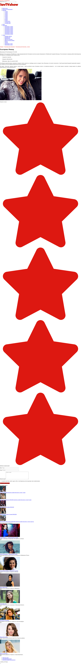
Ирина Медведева (3, 587)
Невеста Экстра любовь (9, 40)
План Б (6, 41)
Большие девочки (8, 36)
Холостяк (4, 10)
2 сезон (6, 12)
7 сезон (6, 17)
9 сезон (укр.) (7, 21)
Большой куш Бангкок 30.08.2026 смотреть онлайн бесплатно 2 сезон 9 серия (15, 499)
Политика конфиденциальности (8, 659)
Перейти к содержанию (5, 0)
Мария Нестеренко (4, 636)
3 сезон (6, 13)
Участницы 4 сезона (9, 29)
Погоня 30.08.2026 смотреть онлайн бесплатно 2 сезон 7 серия (12, 492)
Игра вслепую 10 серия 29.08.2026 (7, 507)
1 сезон (6, 11)
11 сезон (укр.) (8, 22)
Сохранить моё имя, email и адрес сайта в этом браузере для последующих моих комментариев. (20, 481)
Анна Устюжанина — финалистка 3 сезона (8, 554)
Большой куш (7, 37)
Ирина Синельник (3, 653)
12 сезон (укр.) (8, 23)
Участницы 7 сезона (9, 32)
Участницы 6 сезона (9, 31)
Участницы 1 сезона (9, 26)
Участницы (4, 25)
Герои (3, 24)
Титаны (6, 42)
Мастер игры (5, 8)
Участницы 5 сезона (9, 30)
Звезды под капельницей (7, 9)
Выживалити (7, 38)
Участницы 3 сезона (9, 28)
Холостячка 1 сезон (9, 43)
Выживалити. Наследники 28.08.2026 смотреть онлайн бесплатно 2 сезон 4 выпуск (17, 521)
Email (1, 470)
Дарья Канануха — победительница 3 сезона (9, 537)
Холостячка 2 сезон (9, 44)
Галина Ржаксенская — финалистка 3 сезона (9, 570)
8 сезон (6, 18)
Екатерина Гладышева (4, 620)
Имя (1, 467)
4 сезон (6, 14)
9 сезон (6, 20)
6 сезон (6, 16)
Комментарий (3, 478)
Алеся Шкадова (3, 603)
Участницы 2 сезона (9, 27)
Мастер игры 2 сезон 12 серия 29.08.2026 (8, 514)
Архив (3, 35)
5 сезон (6, 15)
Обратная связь (5, 657)
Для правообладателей (7, 658)
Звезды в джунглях (8, 39)
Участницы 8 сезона (9, 33)
